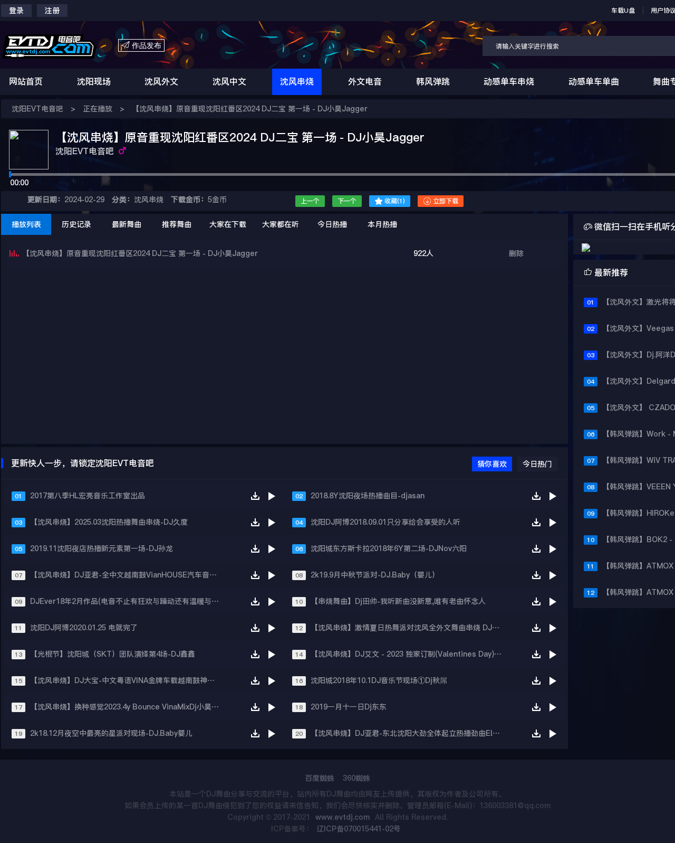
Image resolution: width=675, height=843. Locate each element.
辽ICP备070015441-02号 (358, 829)
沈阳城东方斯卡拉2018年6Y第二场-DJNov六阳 (389, 548)
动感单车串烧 (509, 81)
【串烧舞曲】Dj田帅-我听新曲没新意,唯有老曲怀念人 (398, 601)
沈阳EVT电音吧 (37, 109)
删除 (516, 253)
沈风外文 (161, 81)
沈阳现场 (94, 81)
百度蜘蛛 (319, 778)
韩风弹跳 (433, 81)
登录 (16, 10)
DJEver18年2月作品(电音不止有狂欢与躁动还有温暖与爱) (125, 601)
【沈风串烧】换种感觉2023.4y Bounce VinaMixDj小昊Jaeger (129, 707)
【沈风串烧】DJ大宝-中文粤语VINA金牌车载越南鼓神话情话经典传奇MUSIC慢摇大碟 (129, 680)
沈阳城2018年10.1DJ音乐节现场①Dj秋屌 (379, 680)
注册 (52, 10)
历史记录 (76, 224)
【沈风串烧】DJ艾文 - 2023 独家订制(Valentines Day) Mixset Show (410, 654)
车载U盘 (623, 10)
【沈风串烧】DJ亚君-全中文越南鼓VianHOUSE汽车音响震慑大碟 (129, 575)
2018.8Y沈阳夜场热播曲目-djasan (368, 495)
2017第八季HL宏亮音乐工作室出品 (87, 495)
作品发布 (141, 46)
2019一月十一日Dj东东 (349, 707)
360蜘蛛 (356, 778)
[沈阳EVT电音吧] (59, 46)
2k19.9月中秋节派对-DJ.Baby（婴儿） (375, 575)
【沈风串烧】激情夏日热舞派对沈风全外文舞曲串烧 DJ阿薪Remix (410, 627)
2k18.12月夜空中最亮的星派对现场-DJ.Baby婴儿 (111, 733)
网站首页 (26, 81)
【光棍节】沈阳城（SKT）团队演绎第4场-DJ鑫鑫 (112, 654)
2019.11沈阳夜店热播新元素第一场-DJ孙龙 (101, 548)
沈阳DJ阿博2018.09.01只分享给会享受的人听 (385, 522)
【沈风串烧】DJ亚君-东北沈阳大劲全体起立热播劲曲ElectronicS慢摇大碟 (410, 733)
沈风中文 (229, 81)
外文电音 (365, 81)
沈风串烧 (297, 81)
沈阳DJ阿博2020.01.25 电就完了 (84, 627)
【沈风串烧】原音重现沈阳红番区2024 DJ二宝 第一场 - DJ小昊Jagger (250, 109)
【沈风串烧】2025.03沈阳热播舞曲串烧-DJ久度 (109, 522)
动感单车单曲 (593, 81)
